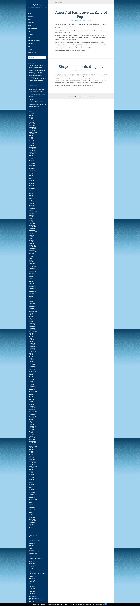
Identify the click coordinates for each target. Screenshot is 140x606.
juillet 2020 (31, 235)
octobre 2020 (32, 230)
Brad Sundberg (32, 545)
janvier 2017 (32, 305)
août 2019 (31, 253)
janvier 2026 (32, 125)
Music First (31, 581)
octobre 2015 (32, 329)
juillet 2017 (31, 295)
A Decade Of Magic (33, 535)
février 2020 (32, 243)
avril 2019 (31, 260)
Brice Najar (31, 546)
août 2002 (31, 501)
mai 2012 (31, 398)
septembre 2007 (33, 446)
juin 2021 (31, 216)
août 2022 (31, 193)
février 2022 (32, 203)
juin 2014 (31, 356)
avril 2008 (31, 434)
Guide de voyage (33, 553)
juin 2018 (31, 276)
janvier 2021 (32, 225)
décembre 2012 (32, 386)
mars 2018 (31, 281)
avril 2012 (31, 399)
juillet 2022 (31, 195)
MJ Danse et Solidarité (34, 575)
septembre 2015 (33, 331)
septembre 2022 (33, 192)
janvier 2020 (32, 245)
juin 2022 (31, 197)
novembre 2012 (32, 388)
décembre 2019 (32, 246)
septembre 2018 (33, 271)
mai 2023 (31, 178)
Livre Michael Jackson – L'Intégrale (37, 573)
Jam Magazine (32, 560)
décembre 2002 (32, 494)
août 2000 (31, 524)
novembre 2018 (32, 268)
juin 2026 (31, 117)
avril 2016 (31, 320)
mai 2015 (31, 338)
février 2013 (32, 383)
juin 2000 (31, 527)
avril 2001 (31, 514)
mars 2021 (31, 221)
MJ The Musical (32, 578)
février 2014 (32, 363)
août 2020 (31, 233)
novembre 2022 (32, 188)
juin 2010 (31, 419)
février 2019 (32, 263)
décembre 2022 (32, 187)
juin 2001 (31, 512)
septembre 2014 (33, 351)
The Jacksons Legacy (34, 598)
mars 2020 (31, 241)
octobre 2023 (32, 170)
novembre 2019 (32, 248)
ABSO (30, 538)
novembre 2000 (32, 522)
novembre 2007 (32, 442)
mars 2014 (31, 361)
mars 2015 (31, 341)
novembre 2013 (32, 368)
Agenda (30, 19)
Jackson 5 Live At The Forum (35, 558)
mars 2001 (31, 516)
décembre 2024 (32, 147)
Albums (30, 25)
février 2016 (32, 323)
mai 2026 (31, 118)
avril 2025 (31, 140)
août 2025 (31, 133)
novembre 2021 (32, 208)
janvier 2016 (32, 324)
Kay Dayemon (32, 561)
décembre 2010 (32, 413)
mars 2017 (31, 301)
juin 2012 (31, 396)
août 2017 (31, 293)
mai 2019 (31, 258)
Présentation (31, 16)
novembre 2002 (32, 496)
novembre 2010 (32, 414)
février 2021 (32, 223)
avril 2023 (31, 180)
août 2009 (31, 427)
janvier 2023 (32, 185)
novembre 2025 (32, 128)
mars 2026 (31, 122)
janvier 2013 (32, 384)
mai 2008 (31, 433)
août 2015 (31, 333)
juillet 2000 (31, 526)
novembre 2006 (32, 462)
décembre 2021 (32, 207)
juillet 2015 (31, 334)
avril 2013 (31, 379)
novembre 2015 (32, 328)
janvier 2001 (32, 519)
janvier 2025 (32, 145)
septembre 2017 (33, 291)
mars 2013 (31, 381)
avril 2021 (31, 220)
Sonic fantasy (32, 593)
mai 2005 (31, 482)
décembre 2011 (32, 406)
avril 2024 (31, 160)
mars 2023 (31, 182)
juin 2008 (31, 431)
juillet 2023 (31, 175)
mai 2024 (31, 158)
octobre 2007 (32, 444)
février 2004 (32, 492)
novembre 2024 (32, 148)
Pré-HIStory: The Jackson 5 (34, 40)
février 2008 (32, 437)
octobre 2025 (32, 130)
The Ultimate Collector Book (35, 600)
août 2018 (31, 273)
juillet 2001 (31, 511)
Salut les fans (32, 591)
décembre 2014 (32, 346)
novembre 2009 (32, 426)
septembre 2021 (33, 212)
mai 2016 (31, 318)
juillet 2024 (31, 155)
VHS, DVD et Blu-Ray (32, 28)
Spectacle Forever (33, 595)
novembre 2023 (32, 168)
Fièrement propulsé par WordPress (74, 96)
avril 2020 (31, 240)
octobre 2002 (32, 497)
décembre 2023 (32, 167)
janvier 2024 (32, 165)
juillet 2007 (31, 449)
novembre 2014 (32, 348)
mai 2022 (31, 198)
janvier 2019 (32, 265)
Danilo (30, 548)
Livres (29, 37)
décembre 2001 (32, 507)
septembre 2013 (33, 371)
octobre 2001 (32, 509)
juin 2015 (31, 336)
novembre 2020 (32, 228)
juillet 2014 (31, 354)
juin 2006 (31, 471)
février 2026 (32, 123)
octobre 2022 (32, 190)
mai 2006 (31, 472)
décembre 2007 (32, 441)
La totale (31, 568)
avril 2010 (31, 422)
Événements (31, 22)
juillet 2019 (31, 255)
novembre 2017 (32, 288)
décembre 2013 (32, 366)
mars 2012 (31, 401)
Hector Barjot (32, 555)
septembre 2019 (33, 251)
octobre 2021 (32, 210)
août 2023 (31, 173)
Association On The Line (34, 540)
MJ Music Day (32, 576)
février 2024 (32, 163)
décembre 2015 (32, 326)
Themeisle (92, 96)
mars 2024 (31, 162)
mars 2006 (31, 476)
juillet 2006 (31, 469)
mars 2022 (31, 202)
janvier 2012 (32, 404)
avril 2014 (31, 359)
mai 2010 (31, 421)
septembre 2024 (33, 152)
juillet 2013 (31, 374)
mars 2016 (31, 321)
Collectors (31, 34)
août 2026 (31, 114)
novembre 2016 (32, 308)
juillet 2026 (31, 115)
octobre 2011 (32, 409)
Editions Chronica (33, 550)
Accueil (30, 13)
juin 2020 (31, 236)
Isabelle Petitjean (33, 556)
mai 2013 (31, 378)
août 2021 (31, 213)
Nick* (30, 583)
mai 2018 (31, 278)
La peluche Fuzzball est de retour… (37, 73)
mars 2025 (31, 142)
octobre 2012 (32, 389)
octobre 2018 (32, 270)
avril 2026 (31, 120)
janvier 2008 (32, 439)
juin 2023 (31, 177)
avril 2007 (31, 454)
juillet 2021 (31, 215)
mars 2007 (31, 456)
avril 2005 (31, 484)
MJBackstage (32, 580)
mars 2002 (31, 506)
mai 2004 (31, 487)
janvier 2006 (32, 479)
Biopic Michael (32, 543)
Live (29, 31)
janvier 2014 (32, 364)
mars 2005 (31, 486)
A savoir (31, 536)
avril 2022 (31, 200)
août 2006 (31, 467)
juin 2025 (31, 137)
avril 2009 (31, 429)
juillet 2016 (31, 314)
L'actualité (31, 566)
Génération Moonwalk (34, 551)
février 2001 (32, 517)
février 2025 (32, 143)
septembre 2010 (33, 416)
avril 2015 (31, 339)
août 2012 (31, 393)
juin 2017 (31, 296)
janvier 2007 (32, 459)
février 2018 (32, 283)
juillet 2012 (31, 394)
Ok (105, 604)
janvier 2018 (32, 285)
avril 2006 (31, 474)
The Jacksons (32, 596)
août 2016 (31, 313)
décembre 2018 (32, 266)
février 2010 (32, 424)
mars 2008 (31, 436)
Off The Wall (32, 586)
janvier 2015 (32, 344)
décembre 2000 (32, 521)
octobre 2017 (32, 290)
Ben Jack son (32, 541)
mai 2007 (31, 452)
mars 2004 (31, 491)
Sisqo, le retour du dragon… (81, 66)
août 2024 (31, 153)
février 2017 (32, 303)
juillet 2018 (31, 275)
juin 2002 (31, 502)
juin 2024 (31, 157)
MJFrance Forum (32, 52)
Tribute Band (32, 601)
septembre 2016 (33, 311)
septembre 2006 (33, 466)
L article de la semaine (34, 565)
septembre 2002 (33, 499)
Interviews (30, 43)
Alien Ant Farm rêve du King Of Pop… (81, 14)
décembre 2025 (32, 127)
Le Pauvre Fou (32, 571)
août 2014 (31, 353)
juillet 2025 (31, 135)
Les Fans (30, 49)
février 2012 (32, 403)
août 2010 (31, 418)
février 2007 (32, 457)
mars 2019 (31, 261)
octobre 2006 (32, 464)
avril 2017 (31, 300)
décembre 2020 (32, 226)
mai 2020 (31, 238)
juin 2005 (31, 481)
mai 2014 (31, 358)
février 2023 (32, 183)
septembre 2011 (33, 411)
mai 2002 (31, 504)
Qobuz (30, 590)
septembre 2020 (33, 231)
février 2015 (32, 343)
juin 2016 (31, 316)
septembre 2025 (33, 132)
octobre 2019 (32, 250)
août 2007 (31, 447)
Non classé (31, 585)
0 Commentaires (87, 20)
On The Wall (32, 588)
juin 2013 (31, 376)
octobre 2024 (32, 150)
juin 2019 (31, 256)
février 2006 (32, 477)
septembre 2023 (33, 172)
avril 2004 (31, 489)
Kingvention (32, 563)
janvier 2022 (32, 205)
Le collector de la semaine (35, 570)
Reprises (30, 46)
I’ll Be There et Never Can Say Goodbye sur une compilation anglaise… (36, 67)
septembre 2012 (33, 391)
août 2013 (31, 373)
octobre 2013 (32, 369)
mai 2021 (31, 218)
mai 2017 (31, 298)
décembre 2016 (32, 306)
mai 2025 (31, 138)
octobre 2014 (32, 349)
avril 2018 (31, 280)
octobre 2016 (32, 310)
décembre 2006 (32, 461)
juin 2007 (31, 451)
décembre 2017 (32, 286)
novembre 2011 (32, 408)
